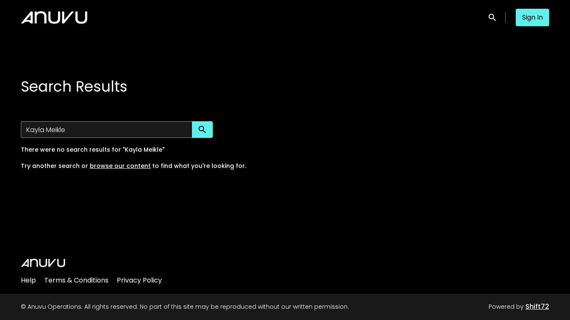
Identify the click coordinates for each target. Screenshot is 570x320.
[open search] (492, 17)
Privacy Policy (139, 280)
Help (28, 280)
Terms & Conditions (76, 280)
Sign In (532, 17)
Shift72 (537, 306)
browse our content (120, 166)
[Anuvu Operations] (43, 263)
